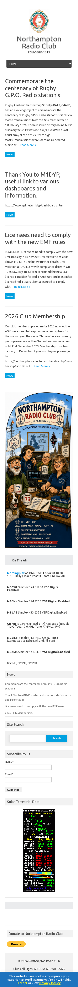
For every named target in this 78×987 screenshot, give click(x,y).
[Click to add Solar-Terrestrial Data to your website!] (39, 894)
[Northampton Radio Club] (39, 32)
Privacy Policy (50, 983)
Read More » (28, 145)
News (9, 154)
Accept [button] (22, 983)
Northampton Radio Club (39, 42)
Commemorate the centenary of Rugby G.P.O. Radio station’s (32, 88)
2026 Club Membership (35, 316)
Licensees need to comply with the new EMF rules (34, 706)
